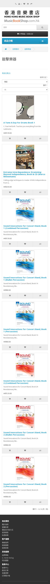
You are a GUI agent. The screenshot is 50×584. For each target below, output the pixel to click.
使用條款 (5, 532)
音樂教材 (15, 49)
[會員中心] (20, 4)
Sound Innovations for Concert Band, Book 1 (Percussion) (25, 330)
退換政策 (5, 548)
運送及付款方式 (7, 530)
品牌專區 (5, 555)
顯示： (45, 85)
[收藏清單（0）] (24, 4)
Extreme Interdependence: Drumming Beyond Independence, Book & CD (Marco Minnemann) (24, 174)
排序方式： (44, 77)
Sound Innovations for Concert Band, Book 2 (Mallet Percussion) (25, 433)
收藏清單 (5, 573)
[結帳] (31, 4)
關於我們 (5, 524)
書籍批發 (5, 527)
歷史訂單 (5, 570)
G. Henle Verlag (8, 558)
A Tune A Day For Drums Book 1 (19, 122)
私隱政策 (5, 535)
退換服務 (5, 545)
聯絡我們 (5, 542)
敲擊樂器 (28, 49)
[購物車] (28, 4)
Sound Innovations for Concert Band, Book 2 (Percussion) (25, 485)
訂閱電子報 (6, 576)
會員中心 (5, 568)
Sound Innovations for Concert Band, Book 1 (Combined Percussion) (25, 227)
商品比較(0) (6, 73)
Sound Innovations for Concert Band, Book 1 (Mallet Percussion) (25, 278)
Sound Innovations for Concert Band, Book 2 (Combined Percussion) (25, 381)
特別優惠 (5, 560)
